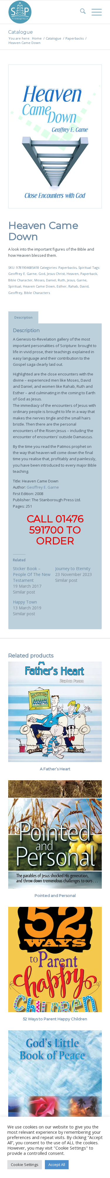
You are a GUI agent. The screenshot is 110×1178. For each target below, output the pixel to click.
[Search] (80, 12)
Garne (82, 280)
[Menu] (94, 12)
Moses (39, 280)
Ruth (61, 280)
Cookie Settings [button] (24, 1164)
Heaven (73, 273)
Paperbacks (67, 267)
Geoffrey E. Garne (22, 273)
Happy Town (25, 602)
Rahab (73, 286)
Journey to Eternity (72, 568)
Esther (62, 286)
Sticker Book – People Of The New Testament (31, 574)
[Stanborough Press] (45, 12)
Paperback (88, 273)
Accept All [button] (56, 1164)
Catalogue (20, 32)
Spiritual (84, 267)
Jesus (71, 280)
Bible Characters (37, 292)
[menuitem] (80, 12)
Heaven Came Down (39, 286)
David (84, 286)
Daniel (51, 280)
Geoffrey (15, 292)
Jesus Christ (56, 273)
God (41, 273)
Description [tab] (23, 317)
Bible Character (20, 280)
